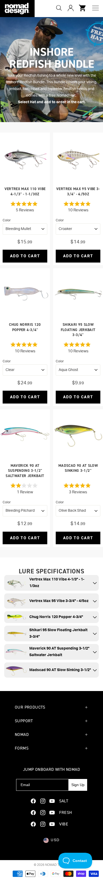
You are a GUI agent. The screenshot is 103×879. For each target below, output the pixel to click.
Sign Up (78, 785)
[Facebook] (33, 801)
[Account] (70, 8)
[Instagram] (43, 801)
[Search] (59, 8)
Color (7, 220)
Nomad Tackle (57, 864)
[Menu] (95, 8)
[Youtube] (52, 801)
